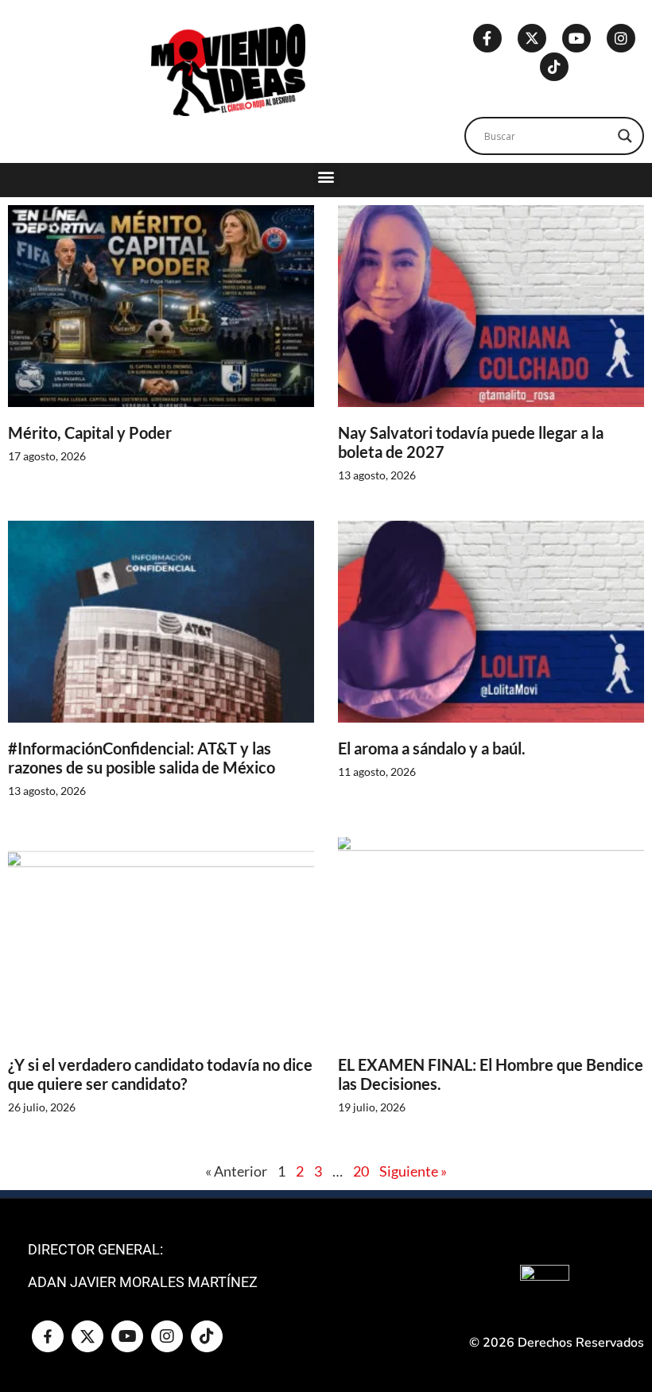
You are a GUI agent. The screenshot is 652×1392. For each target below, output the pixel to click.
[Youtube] (576, 38)
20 (361, 1171)
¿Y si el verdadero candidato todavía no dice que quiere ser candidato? (160, 1074)
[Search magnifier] (625, 136)
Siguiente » (413, 1171)
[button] (326, 176)
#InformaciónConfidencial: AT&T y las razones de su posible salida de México (141, 758)
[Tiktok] (554, 66)
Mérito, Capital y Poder (90, 432)
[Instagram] (621, 38)
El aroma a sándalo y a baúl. (432, 748)
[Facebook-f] (487, 38)
